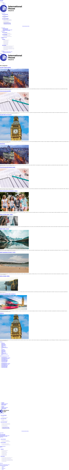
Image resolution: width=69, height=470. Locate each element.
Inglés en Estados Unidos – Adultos (6, 214)
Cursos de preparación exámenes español (7, 167)
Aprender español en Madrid (5, 67)
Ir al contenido (1, 0)
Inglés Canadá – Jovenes (4, 228)
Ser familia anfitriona (3, 353)
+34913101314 (3, 466)
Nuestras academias (3, 344)
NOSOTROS (3, 349)
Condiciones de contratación (4, 403)
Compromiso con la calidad (4, 347)
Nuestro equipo (3, 351)
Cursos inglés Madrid (5, 14)
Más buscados (4, 45)
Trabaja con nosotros (3, 345)
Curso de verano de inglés (4, 361)
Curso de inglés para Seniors (4, 359)
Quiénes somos (3, 343)
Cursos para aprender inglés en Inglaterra (8, 293)
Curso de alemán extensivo (4, 360)
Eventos (2, 346)
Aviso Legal (2, 402)
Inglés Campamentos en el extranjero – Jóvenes (9, 190)
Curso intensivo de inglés (4, 366)
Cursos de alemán (4, 34)
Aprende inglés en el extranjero (6, 114)
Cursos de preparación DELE (5, 91)
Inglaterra (2, 313)
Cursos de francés (4, 32)
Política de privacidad (3, 404)
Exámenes (3, 39)
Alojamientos (2, 143)
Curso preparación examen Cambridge (5, 357)
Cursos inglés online (5, 16)
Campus (3, 467)
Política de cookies (3, 408)
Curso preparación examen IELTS (5, 358)
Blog (2, 348)
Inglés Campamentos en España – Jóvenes (7, 252)
